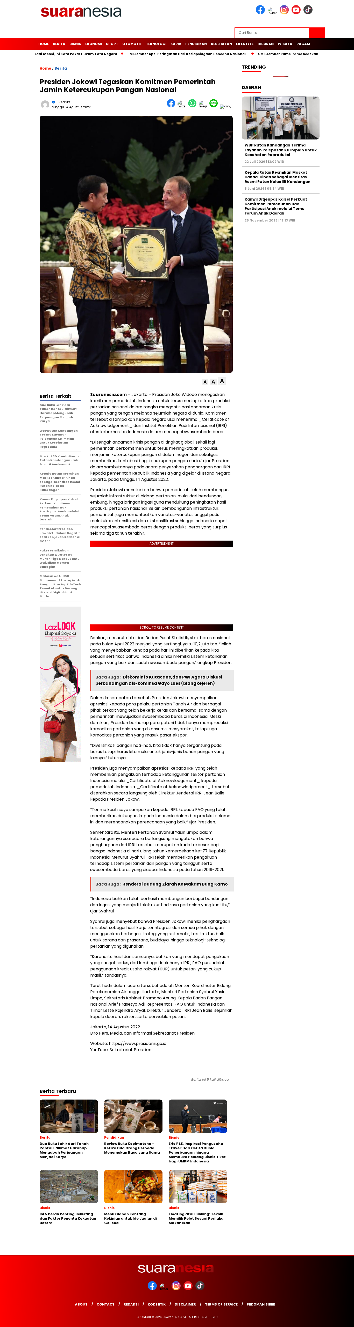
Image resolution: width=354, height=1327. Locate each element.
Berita (59, 43)
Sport (112, 43)
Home (43, 43)
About (81, 1304)
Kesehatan (221, 43)
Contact (106, 1304)
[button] (205, 382)
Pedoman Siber (261, 1304)
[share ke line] (214, 106)
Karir (176, 43)
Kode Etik (157, 1304)
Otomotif (132, 43)
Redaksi (131, 1304)
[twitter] (273, 13)
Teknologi (156, 43)
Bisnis (75, 43)
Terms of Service (221, 1304)
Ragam (303, 43)
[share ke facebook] (172, 106)
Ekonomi (93, 43)
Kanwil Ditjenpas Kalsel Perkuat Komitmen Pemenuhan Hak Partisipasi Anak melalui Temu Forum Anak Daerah (276, 206)
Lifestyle (244, 43)
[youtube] (297, 13)
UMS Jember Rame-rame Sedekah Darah (262, 54)
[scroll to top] (339, 1319)
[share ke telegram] (204, 106)
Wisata (285, 43)
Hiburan (266, 43)
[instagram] (285, 13)
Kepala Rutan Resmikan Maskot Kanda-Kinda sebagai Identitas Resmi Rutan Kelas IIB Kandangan (277, 177)
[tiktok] (308, 13)
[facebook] (261, 13)
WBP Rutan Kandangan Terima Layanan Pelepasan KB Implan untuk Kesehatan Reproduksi (281, 150)
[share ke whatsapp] (193, 106)
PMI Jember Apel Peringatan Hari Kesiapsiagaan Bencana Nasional (155, 54)
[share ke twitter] (183, 106)
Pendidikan (196, 43)
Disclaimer (185, 1304)
